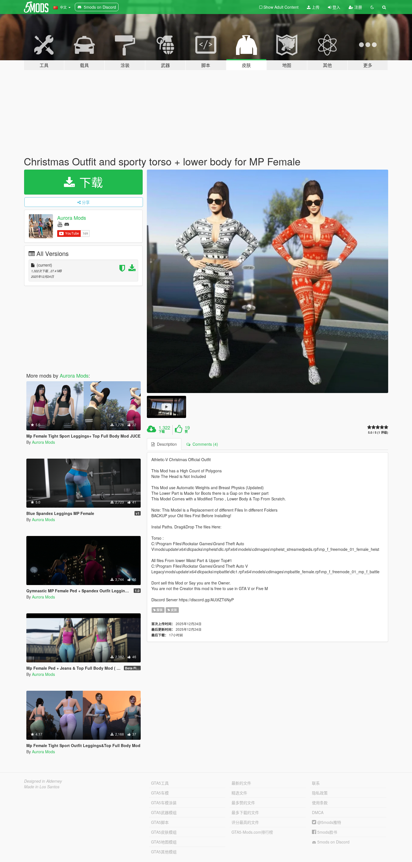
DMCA (317, 812)
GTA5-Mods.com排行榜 (252, 832)
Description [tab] (166, 444)
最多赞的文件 (243, 802)
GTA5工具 (160, 783)
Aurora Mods (71, 217)
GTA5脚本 (160, 822)
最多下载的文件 (245, 812)
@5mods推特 (328, 822)
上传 (315, 7)
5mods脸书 (326, 832)
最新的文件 (241, 783)
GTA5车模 (160, 793)
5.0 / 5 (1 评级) (378, 432)
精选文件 (239, 793)
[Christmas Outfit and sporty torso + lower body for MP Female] (267, 281)
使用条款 (320, 802)
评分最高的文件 (245, 822)
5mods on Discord (332, 842)
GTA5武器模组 (164, 812)
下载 (89, 182)
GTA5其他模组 (164, 851)
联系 (316, 783)
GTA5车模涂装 (164, 802)
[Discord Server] (67, 224)
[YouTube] (60, 224)
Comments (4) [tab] (204, 444)
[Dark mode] (372, 7)
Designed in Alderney (43, 781)
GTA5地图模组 (164, 842)
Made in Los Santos (41, 786)
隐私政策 (320, 793)
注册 (357, 7)
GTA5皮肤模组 (164, 832)
